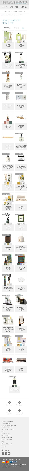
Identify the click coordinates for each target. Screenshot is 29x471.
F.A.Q (3, 431)
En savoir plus (19, 3)
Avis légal (4, 445)
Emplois (7, 467)
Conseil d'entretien (7, 439)
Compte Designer (6, 435)
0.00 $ (22, 7)
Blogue (3, 448)
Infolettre (6, 450)
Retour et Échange (7, 443)
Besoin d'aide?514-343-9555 (19, 414)
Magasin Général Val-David (9, 425)
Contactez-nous (8, 11)
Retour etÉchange (9, 414)
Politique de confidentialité (16, 466)
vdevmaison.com (6, 423)
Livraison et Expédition (19, 405)
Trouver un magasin (17, 11)
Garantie (4, 441)
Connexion (25, 7)
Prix (23, 28)
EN (24, 11)
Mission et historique (7, 421)
